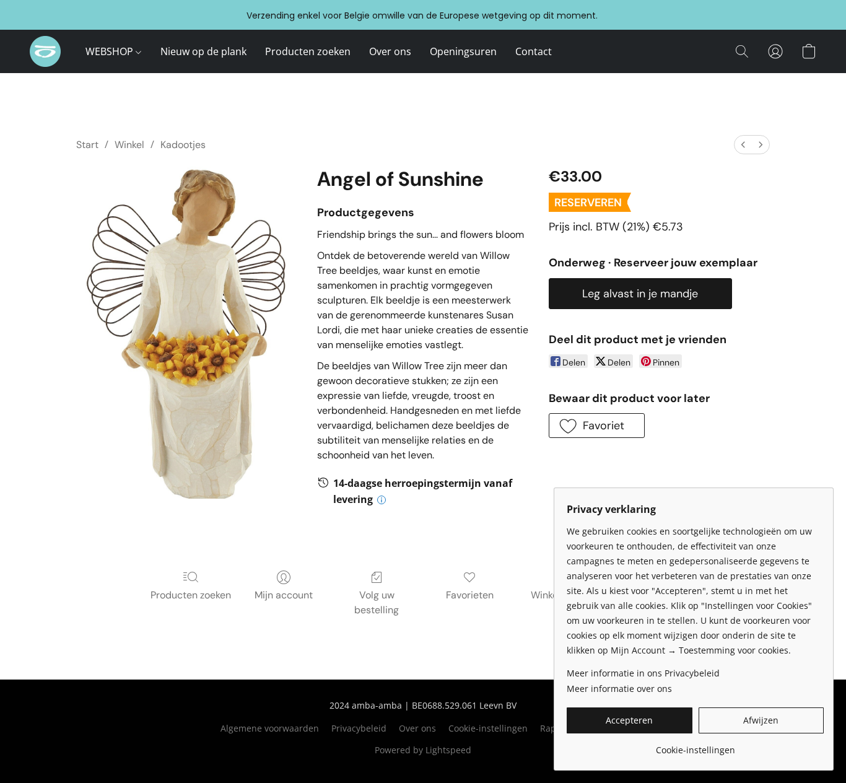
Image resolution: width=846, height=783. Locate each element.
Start (87, 144)
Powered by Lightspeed (423, 750)
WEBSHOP (110, 51)
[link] (695, 745)
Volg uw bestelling (376, 602)
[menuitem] (743, 145)
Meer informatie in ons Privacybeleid (643, 673)
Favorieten (470, 594)
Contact (533, 51)
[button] (45, 51)
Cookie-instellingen (488, 728)
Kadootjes (183, 144)
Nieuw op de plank (203, 51)
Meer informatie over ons (619, 688)
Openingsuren (463, 51)
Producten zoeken (308, 51)
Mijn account (284, 594)
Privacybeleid (358, 728)
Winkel (129, 144)
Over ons (390, 51)
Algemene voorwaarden (269, 728)
